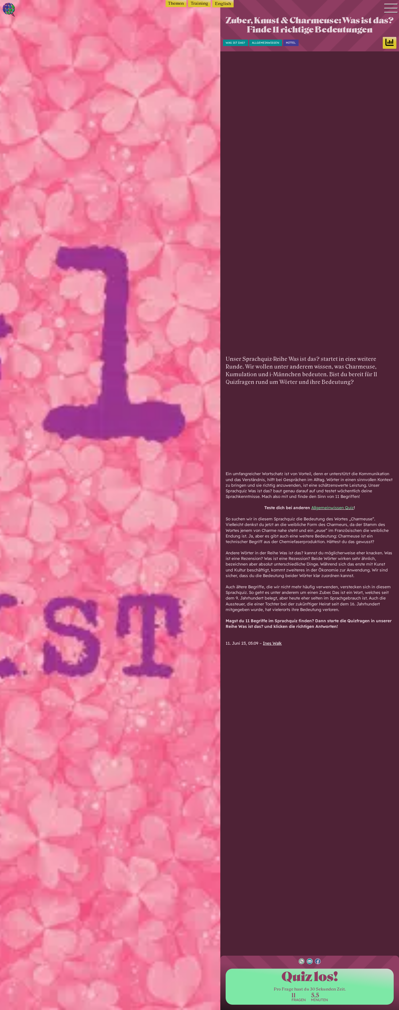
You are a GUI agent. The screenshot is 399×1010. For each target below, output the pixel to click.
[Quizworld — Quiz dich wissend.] (28, 10)
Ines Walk (272, 643)
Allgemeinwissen (265, 42)
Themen (176, 3)
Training (199, 3)
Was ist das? (235, 42)
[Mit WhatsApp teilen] (301, 962)
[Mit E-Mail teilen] (309, 962)
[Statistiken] (389, 43)
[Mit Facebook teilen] (317, 962)
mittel (291, 42)
